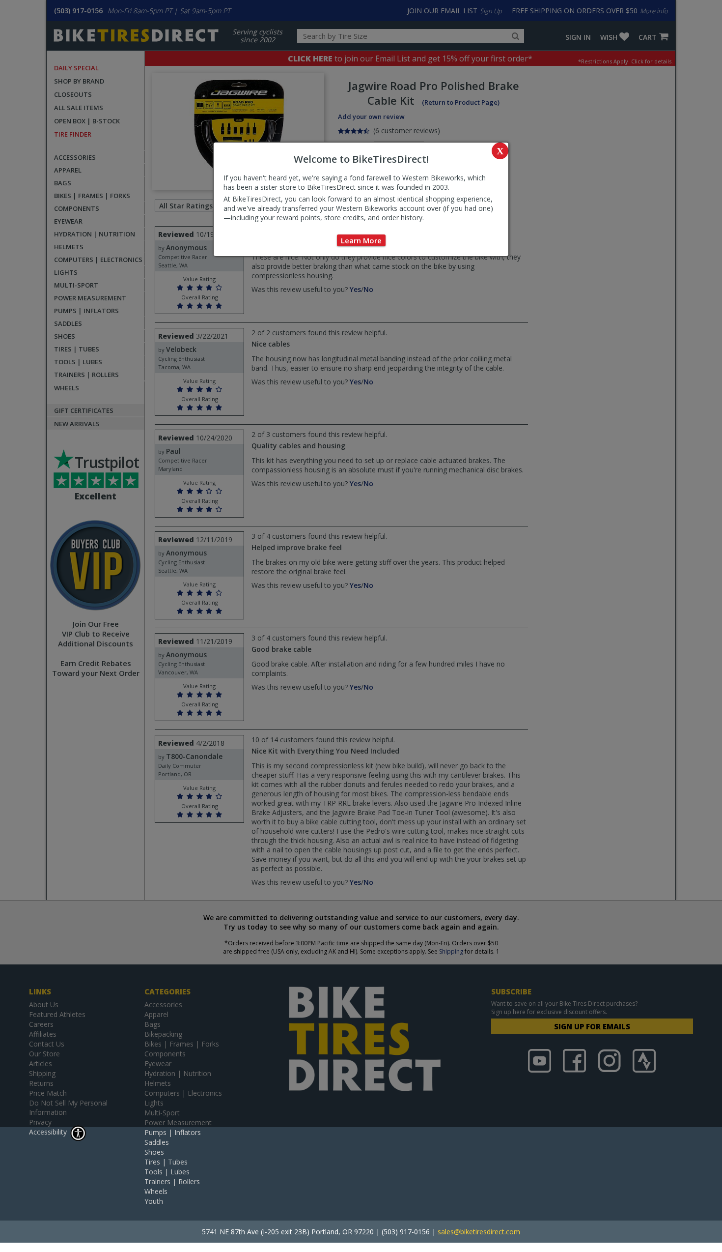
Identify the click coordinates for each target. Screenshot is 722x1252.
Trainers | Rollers (172, 1181)
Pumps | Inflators (172, 1132)
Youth (153, 1201)
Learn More (361, 240)
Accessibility (48, 1131)
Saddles (156, 1142)
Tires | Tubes (166, 1161)
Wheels (155, 1191)
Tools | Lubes (167, 1171)
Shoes (154, 1152)
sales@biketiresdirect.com (479, 1231)
